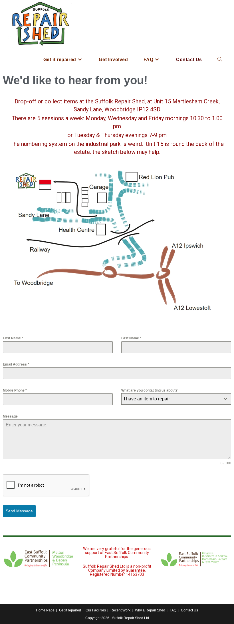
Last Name (131, 338)
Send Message (19, 511)
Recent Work (120, 610)
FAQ (173, 610)
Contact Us (189, 610)
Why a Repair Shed (150, 610)
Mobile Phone (15, 390)
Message (10, 416)
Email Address (16, 364)
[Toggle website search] (220, 60)
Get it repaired (70, 610)
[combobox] (176, 399)
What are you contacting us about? (149, 390)
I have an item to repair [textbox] (147, 398)
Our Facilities (96, 610)
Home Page (45, 610)
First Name (13, 338)
